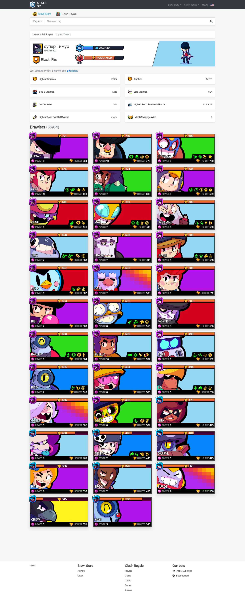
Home (36, 34)
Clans (128, 575)
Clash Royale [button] (191, 5)
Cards (128, 580)
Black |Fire (49, 60)
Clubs (81, 575)
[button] (212, 5)
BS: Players (47, 34)
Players (81, 571)
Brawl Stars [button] (174, 5)
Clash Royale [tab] (69, 14)
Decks (128, 585)
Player (36, 21)
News (205, 5)
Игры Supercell (184, 571)
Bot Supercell (182, 575)
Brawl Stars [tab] (44, 14)
